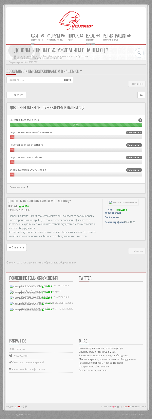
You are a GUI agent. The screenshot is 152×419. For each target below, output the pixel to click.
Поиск (73, 36)
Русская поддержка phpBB (18, 414)
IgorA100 (23, 206)
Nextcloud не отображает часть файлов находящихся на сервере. (56, 302)
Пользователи (20, 355)
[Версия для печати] (141, 95)
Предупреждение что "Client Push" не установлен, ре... (50, 308)
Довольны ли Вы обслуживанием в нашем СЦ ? (44, 71)
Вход (91, 36)
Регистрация (115, 36)
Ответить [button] (17, 95)
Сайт (36, 36)
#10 (13, 206)
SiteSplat (127, 406)
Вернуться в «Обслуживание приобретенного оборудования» (42, 262)
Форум (54, 36)
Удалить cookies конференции (28, 369)
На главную (18, 349)
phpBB (17, 406)
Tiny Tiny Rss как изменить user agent (41, 291)
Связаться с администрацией (28, 362)
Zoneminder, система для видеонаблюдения (45, 297)
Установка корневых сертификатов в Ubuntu (45, 285)
